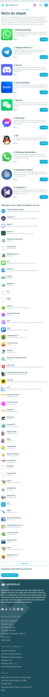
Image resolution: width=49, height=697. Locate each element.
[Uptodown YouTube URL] (2, 609)
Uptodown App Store (8, 651)
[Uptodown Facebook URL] (22, 609)
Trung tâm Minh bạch (8, 630)
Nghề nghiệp (5, 640)
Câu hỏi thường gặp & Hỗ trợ (11, 667)
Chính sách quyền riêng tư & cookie (13, 680)
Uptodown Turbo (9, 663)
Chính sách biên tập (8, 627)
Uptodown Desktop (8, 1)
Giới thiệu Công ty (7, 624)
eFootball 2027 (31, 1)
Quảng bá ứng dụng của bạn (11, 657)
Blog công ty (5, 637)
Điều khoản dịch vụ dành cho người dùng (16, 677)
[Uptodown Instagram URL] (14, 609)
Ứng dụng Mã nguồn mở (9, 575)
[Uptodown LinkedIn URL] (18, 609)
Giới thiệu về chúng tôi (9, 621)
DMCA (3, 690)
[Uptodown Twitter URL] (10, 609)
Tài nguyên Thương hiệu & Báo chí (13, 634)
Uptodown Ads (6, 660)
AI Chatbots (23, 1)
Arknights (17, 1)
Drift (37, 1)
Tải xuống (44, 39)
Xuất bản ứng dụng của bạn (11, 654)
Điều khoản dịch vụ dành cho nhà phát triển (16, 687)
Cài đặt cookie (6, 684)
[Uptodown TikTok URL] (6, 609)
